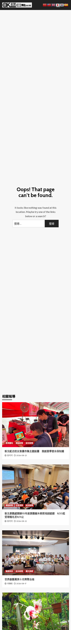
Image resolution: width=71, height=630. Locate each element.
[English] (53, 4)
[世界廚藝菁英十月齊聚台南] (35, 552)
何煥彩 (10, 584)
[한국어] (62, 4)
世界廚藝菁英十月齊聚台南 (19, 579)
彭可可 (10, 455)
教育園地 (9, 443)
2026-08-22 (21, 521)
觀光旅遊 (29, 571)
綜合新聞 (29, 443)
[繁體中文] (49, 4)
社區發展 (19, 505)
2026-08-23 (21, 455)
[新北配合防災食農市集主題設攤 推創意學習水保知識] (35, 424)
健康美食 (9, 571)
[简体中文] (45, 4)
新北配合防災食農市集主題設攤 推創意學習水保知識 (34, 451)
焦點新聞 (19, 443)
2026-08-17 (21, 583)
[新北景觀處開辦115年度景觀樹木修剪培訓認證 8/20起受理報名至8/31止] (35, 486)
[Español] (66, 4)
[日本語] (58, 4)
